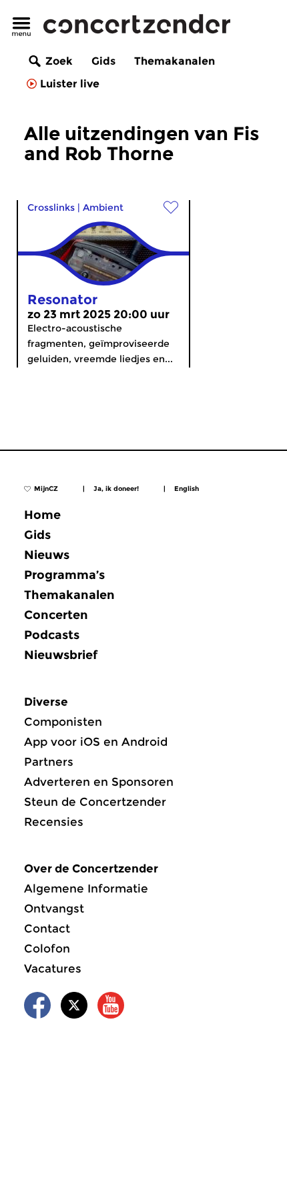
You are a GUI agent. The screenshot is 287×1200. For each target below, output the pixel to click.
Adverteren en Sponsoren (99, 781)
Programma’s (64, 575)
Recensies (53, 821)
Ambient (103, 207)
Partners (48, 761)
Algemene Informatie (86, 888)
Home (42, 515)
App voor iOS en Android (96, 741)
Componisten (63, 721)
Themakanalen (174, 61)
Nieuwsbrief (60, 655)
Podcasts (51, 635)
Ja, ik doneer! (116, 488)
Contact (47, 928)
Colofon (47, 948)
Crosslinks (51, 207)
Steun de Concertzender (95, 801)
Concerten (56, 615)
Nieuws (46, 555)
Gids (103, 61)
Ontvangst (54, 908)
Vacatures (52, 968)
